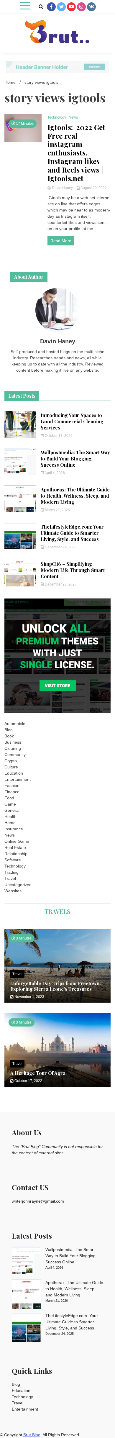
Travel (10, 878)
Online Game (16, 841)
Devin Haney (62, 188)
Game (10, 804)
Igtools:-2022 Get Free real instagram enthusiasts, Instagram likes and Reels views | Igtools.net (76, 153)
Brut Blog (31, 1434)
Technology (56, 117)
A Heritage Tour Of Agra (37, 1073)
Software (12, 859)
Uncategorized (18, 884)
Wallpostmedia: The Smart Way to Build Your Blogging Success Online (75, 458)
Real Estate (15, 847)
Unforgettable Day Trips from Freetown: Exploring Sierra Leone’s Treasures (55, 986)
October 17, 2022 (58, 436)
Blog (8, 729)
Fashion (11, 785)
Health (10, 816)
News (73, 117)
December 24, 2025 (60, 547)
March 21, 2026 (57, 510)
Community (15, 754)
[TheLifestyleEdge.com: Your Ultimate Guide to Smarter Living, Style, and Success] (26, 1328)
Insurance (13, 829)
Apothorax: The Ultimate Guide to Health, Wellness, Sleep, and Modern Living (75, 495)
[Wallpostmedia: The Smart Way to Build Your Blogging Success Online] (26, 1262)
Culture (11, 767)
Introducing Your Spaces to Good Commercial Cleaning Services (72, 421)
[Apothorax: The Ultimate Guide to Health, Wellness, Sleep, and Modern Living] (26, 1295)
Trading (11, 872)
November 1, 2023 (29, 997)
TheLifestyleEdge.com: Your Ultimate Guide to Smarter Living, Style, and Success (72, 533)
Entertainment (17, 779)
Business (12, 742)
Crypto (10, 760)
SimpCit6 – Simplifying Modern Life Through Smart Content (73, 570)
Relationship (15, 853)
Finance (11, 791)
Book (9, 736)
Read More (60, 240)
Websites (13, 890)
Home (10, 822)
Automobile (14, 723)
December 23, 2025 (60, 584)
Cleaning (12, 748)
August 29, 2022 (93, 188)
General (11, 810)
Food (9, 798)
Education (13, 773)
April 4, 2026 (54, 473)
